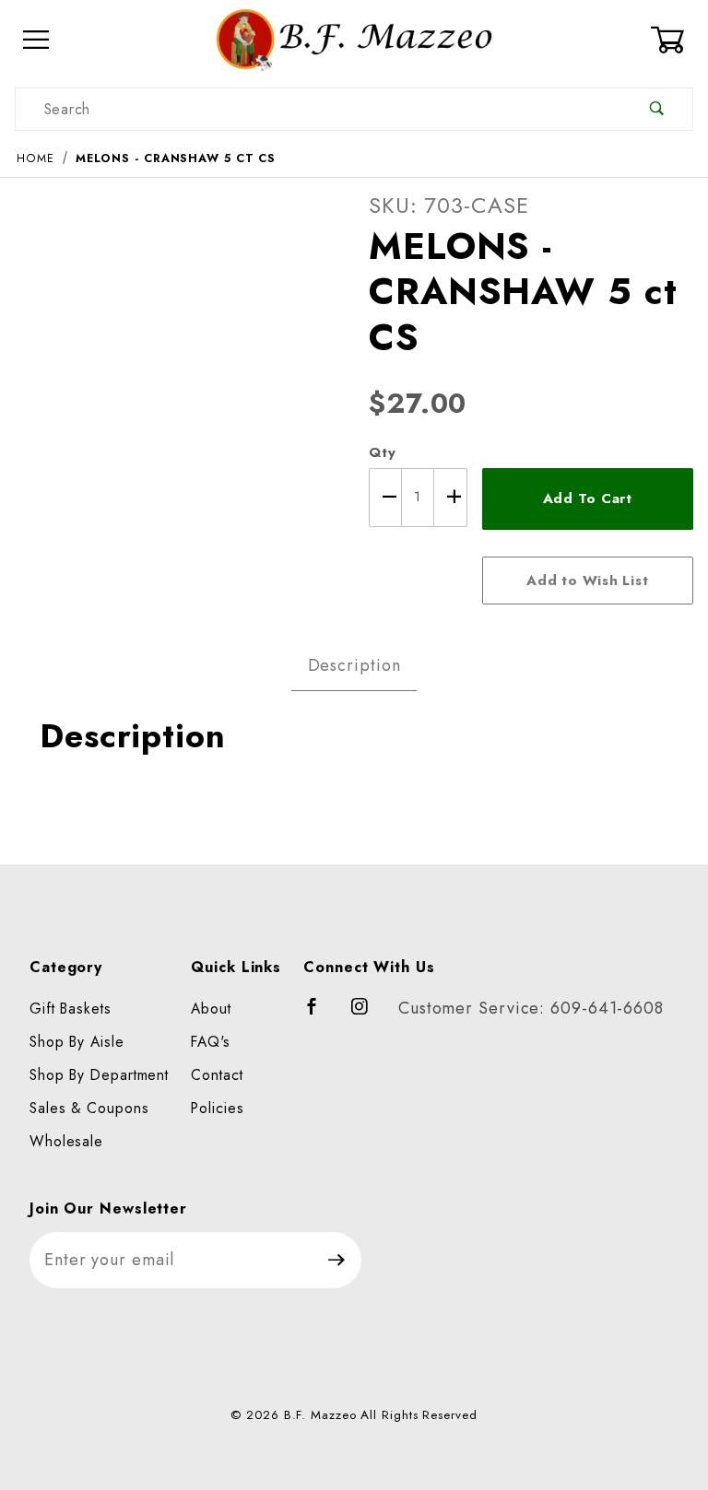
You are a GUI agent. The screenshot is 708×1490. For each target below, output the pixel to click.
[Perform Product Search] (656, 109)
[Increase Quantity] (450, 497)
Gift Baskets (71, 1008)
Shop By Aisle (77, 1041)
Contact (216, 1074)
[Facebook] (320, 1014)
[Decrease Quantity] (385, 497)
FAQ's (210, 1041)
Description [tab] (354, 665)
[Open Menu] (36, 40)
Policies (217, 1108)
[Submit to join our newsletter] (337, 1260)
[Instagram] (367, 1014)
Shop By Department (99, 1074)
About (211, 1008)
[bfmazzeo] (354, 38)
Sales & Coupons (89, 1108)
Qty (382, 452)
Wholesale (66, 1141)
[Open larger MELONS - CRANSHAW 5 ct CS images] (177, 353)
